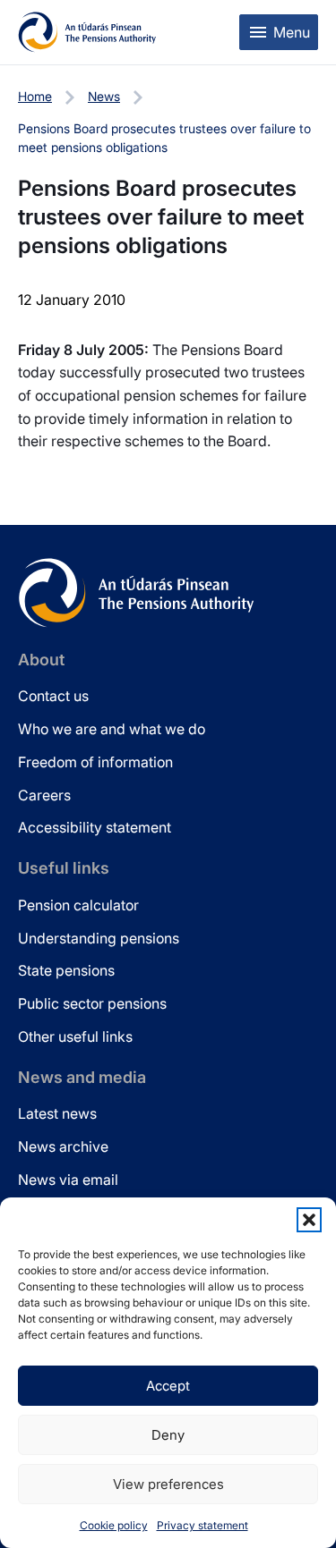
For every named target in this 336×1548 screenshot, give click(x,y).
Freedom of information (95, 762)
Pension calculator (78, 905)
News (104, 96)
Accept (168, 1385)
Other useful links (75, 1036)
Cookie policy (114, 1525)
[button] (309, 1220)
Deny (168, 1434)
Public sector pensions (92, 1003)
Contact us (53, 696)
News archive (63, 1146)
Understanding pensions (98, 938)
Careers (44, 795)
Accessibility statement (94, 827)
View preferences (168, 1484)
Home (35, 96)
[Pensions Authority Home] (87, 32)
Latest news (57, 1113)
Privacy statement (202, 1525)
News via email (68, 1179)
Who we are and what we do (111, 729)
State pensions (66, 970)
